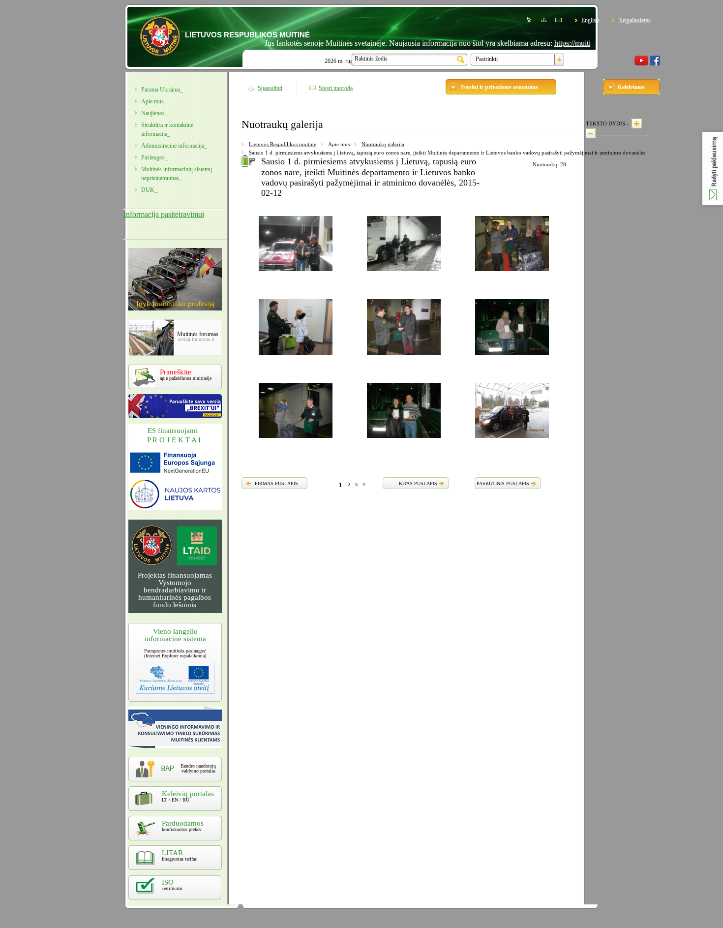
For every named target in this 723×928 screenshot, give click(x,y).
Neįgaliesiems (634, 20)
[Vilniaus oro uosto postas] (512, 273)
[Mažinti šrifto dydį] (591, 133)
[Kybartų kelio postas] (512, 356)
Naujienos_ (154, 113)
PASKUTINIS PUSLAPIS (503, 483)
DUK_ (149, 189)
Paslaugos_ (154, 157)
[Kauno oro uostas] (295, 439)
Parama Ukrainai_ (162, 89)
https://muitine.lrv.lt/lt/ (568, 43)
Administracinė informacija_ (174, 145)
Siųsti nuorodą (336, 88)
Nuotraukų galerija (383, 144)
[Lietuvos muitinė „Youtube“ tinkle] (641, 63)
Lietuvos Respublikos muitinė (282, 144)
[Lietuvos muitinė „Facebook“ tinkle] (655, 63)
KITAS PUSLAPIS (418, 483)
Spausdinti (270, 88)
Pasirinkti (487, 59)
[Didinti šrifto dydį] (637, 123)
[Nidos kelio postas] (512, 439)
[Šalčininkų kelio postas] (295, 273)
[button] (712, 168)
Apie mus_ (154, 101)
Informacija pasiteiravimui (163, 214)
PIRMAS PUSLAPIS (276, 483)
